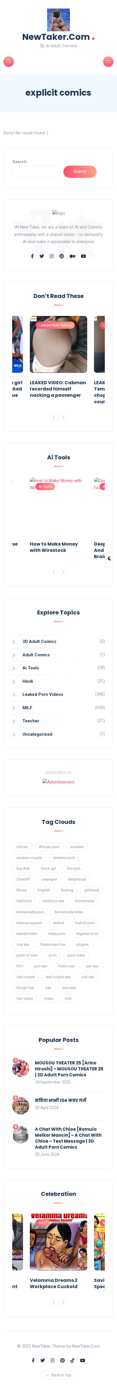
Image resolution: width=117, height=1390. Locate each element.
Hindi (27, 681)
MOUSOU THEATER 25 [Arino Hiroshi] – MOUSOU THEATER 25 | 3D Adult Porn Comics (69, 1069)
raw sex (92, 966)
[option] (58, 358)
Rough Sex (25, 988)
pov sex (40, 966)
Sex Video (24, 998)
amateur (77, 847)
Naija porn (57, 934)
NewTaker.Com (58, 36)
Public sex (66, 966)
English (44, 890)
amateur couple (29, 858)
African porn (49, 847)
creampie (49, 879)
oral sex (22, 944)
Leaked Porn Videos (55, 325)
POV (19, 966)
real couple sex (58, 977)
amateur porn (64, 858)
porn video (76, 955)
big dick (23, 868)
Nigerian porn (87, 934)
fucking (67, 890)
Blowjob (74, 868)
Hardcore (24, 901)
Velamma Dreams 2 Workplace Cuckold (54, 1283)
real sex (88, 977)
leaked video (26, 934)
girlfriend (91, 890)
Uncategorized (37, 734)
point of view (27, 955)
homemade (84, 901)
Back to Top (61, 1375)
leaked (58, 923)
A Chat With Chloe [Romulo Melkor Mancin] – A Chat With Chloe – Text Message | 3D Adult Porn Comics (68, 1138)
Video (49, 998)
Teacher (30, 720)
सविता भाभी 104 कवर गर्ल (60, 1100)
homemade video (69, 912)
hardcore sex (53, 901)
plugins (82, 944)
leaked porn (85, 923)
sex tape (69, 988)
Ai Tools (45, 486)
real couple (25, 977)
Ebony (21, 890)
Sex (48, 988)
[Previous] (53, 417)
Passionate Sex (52, 944)
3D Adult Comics (39, 641)
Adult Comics (36, 654)
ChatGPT (23, 879)
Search (19, 161)
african (22, 847)
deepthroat (77, 879)
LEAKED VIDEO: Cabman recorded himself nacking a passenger (58, 389)
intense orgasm (29, 923)
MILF (27, 707)
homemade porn (30, 912)
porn (53, 955)
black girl (48, 868)
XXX (68, 998)
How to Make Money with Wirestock (54, 547)
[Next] (63, 417)
